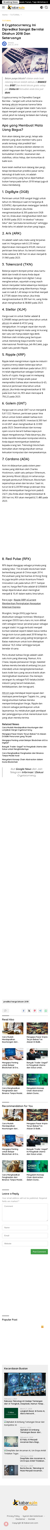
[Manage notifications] (6, 1524)
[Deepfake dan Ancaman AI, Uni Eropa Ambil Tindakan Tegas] (25, 1452)
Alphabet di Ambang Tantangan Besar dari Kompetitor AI (30, 1431)
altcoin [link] (14, 104)
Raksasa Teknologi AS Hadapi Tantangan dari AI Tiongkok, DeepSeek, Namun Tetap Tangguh (23, 1402)
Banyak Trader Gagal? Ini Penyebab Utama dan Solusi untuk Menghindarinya (24, 747)
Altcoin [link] (24, 476)
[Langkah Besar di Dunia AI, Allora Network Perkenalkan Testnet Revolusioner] (11, 1413)
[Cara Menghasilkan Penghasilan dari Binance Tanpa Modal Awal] (12, 1080)
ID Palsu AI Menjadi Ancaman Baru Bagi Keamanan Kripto (29, 1440)
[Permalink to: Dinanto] (4, 43)
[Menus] (4, 7)
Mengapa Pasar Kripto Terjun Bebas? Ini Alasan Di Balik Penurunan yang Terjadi (24, 735)
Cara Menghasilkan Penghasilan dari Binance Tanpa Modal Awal (23, 754)
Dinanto (11, 43)
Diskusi (39, 772)
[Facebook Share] (24, 1011)
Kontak (31, 1519)
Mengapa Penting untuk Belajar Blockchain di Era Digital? (25, 741)
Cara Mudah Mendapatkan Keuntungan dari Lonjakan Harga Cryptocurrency (22, 728)
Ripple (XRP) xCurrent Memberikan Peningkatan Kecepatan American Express (21, 603)
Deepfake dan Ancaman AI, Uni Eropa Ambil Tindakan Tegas (32, 1459)
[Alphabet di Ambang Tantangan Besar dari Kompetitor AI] (25, 1423)
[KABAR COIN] (16, 7)
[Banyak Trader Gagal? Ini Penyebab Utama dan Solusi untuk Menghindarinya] (37, 1054)
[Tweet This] (29, 1011)
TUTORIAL (6, 20)
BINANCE (42, 81)
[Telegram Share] (40, 1011)
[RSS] (25, 1508)
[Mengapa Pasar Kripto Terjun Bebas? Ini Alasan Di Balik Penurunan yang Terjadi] (37, 1028)
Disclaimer (20, 1519)
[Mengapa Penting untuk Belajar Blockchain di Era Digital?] (12, 1054)
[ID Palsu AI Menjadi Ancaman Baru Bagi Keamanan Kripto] (11, 1441)
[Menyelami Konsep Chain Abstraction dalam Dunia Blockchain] (37, 1080)
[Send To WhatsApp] (46, 1011)
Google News (24, 769)
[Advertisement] (25, 530)
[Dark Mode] (41, 7)
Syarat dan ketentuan (33, 1516)
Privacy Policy (13, 1516)
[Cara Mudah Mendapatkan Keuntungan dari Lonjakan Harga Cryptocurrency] (12, 1028)
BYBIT (12, 85)
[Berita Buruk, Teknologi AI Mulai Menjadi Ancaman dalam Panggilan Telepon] (11, 1470)
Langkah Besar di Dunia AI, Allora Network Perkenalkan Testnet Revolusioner (32, 1412)
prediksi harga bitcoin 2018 (15, 1001)
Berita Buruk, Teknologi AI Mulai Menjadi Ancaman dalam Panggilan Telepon (32, 1469)
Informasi (27, 772)
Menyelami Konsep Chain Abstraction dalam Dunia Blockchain (22, 760)
